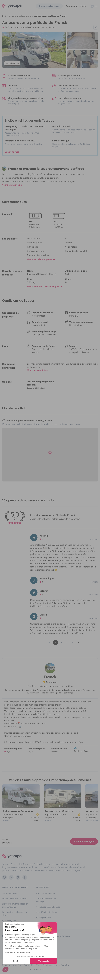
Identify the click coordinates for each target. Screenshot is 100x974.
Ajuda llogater (9, 920)
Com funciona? (9, 893)
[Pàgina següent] (78, 642)
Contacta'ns (15, 965)
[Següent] (36, 796)
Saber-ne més (12, 152)
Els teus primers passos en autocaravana (15, 905)
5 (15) (7, 27)
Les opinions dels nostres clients (14, 913)
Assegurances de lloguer (48, 907)
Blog (4, 965)
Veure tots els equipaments (41, 259)
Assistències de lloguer (47, 912)
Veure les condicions (37, 370)
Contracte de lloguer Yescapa (46, 900)
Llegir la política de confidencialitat (17, 952)
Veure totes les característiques (43, 286)
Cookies (65, 965)
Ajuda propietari (44, 917)
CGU (38, 965)
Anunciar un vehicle (76, 6)
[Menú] (94, 6)
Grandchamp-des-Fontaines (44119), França (34, 27)
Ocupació (28, 965)
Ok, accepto (43, 961)
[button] (5, 969)
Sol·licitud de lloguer (84, 841)
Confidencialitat (50, 965)
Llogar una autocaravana (14, 898)
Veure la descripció (12, 185)
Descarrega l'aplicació (49, 6)
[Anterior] (5, 796)
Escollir (16, 961)
